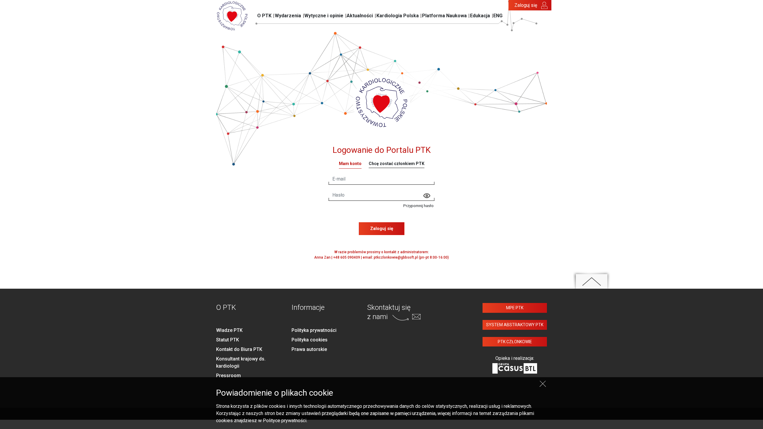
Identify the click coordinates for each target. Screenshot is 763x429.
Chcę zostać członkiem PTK (396, 163)
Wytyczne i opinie (323, 15)
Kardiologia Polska (397, 15)
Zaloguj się (525, 5)
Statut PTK (227, 340)
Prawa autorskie (309, 349)
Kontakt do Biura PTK (239, 349)
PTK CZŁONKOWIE (515, 341)
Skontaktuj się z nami (388, 312)
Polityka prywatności (313, 330)
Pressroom (228, 375)
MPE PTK (514, 307)
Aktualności (360, 15)
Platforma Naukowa (444, 15)
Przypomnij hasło (418, 205)
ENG (498, 15)
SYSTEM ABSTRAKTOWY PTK (514, 324)
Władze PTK (229, 330)
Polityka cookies (309, 340)
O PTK (264, 15)
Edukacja (480, 15)
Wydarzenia (288, 15)
